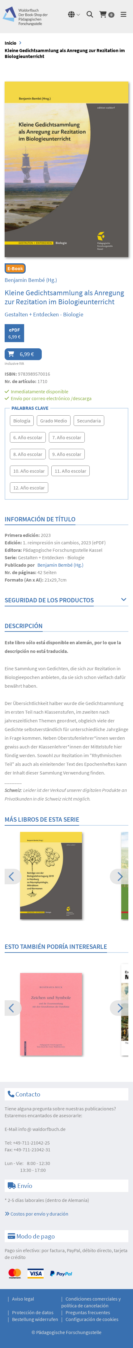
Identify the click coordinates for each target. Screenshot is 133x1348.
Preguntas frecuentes (88, 1312)
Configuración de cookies (92, 1319)
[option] (66, 876)
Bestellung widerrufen (35, 1319)
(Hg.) (31, 279)
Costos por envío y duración (39, 1214)
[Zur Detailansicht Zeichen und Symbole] (66, 1014)
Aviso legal (23, 1299)
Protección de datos (33, 1312)
